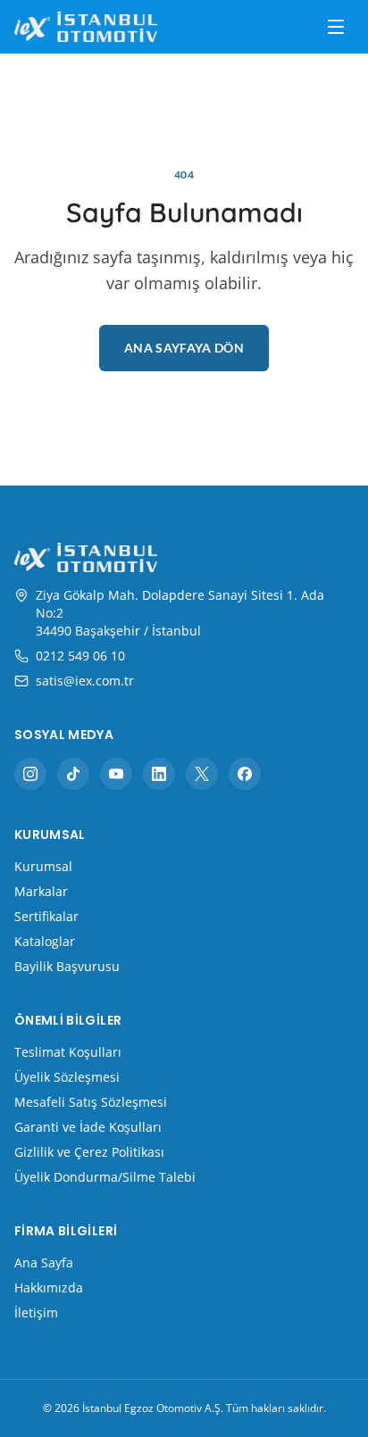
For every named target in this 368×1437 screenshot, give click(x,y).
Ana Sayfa (43, 1262)
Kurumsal (43, 866)
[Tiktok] (73, 774)
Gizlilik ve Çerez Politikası (89, 1151)
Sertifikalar (46, 916)
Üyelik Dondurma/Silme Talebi (105, 1176)
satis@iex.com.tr (85, 680)
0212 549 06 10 (80, 655)
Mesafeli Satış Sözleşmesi (90, 1101)
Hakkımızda (48, 1287)
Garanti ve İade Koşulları (88, 1126)
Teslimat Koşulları (67, 1051)
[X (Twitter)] (202, 774)
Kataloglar (44, 941)
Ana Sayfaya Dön (184, 347)
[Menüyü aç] (336, 27)
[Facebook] (245, 774)
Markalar (41, 891)
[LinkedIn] (159, 774)
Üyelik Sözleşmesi (67, 1076)
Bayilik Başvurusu (67, 966)
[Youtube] (116, 774)
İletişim (36, 1312)
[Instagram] (30, 774)
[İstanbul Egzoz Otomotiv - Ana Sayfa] (85, 26)
